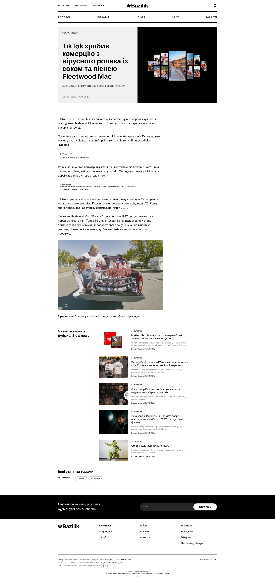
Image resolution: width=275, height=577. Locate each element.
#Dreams (110, 186)
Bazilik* (213, 560)
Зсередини (103, 17)
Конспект (211, 17)
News (81, 478)
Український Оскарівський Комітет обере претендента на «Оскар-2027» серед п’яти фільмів (157, 419)
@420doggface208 (66, 154)
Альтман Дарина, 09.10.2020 (75, 97)
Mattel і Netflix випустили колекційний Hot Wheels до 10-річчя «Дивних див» (156, 337)
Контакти (145, 537)
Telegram (98, 6)
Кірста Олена (137, 349)
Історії (141, 17)
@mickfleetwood (65, 185)
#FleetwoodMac (131, 186)
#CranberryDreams (119, 186)
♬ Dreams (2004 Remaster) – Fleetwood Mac (74, 157)
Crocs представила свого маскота (152, 446)
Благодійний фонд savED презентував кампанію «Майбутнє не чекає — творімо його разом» (160, 364)
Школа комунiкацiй (191, 543)
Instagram (81, 6)
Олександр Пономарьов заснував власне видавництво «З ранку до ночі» (156, 391)
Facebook (63, 6)
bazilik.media (126, 560)
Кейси (175, 17)
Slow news (64, 17)
